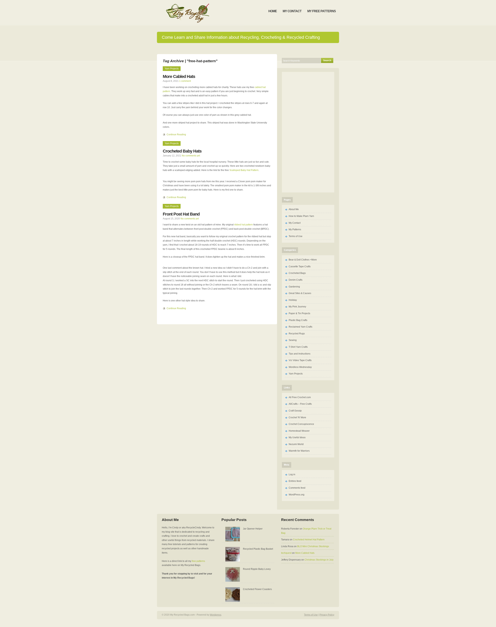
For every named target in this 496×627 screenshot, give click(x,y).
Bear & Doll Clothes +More (303, 259)
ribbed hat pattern (243, 224)
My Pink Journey (297, 306)
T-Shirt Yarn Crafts (298, 347)
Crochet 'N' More (297, 417)
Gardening (294, 286)
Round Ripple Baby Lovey (257, 569)
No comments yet (191, 155)
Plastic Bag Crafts (298, 320)
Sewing (293, 340)
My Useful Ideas (297, 437)
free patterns (198, 561)
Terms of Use (295, 236)
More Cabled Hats (179, 76)
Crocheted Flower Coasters (257, 589)
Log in (292, 474)
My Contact (295, 223)
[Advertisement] (248, 48)
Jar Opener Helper (253, 528)
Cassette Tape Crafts (300, 266)
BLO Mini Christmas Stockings (313, 546)
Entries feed (295, 481)
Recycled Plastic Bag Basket (258, 549)
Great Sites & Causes (300, 293)
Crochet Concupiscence (301, 424)
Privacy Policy (326, 614)
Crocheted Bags (297, 273)
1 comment (185, 81)
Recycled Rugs (297, 333)
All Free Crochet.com (300, 397)
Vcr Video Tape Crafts (300, 360)
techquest (286, 553)
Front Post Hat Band (181, 214)
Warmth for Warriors (299, 450)
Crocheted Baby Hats (182, 151)
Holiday (293, 300)
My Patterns (295, 229)
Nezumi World (296, 444)
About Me (294, 209)
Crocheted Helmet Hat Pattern (309, 539)
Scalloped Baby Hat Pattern (243, 170)
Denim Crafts (295, 280)
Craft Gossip (295, 410)
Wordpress (215, 614)
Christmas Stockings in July (319, 559)
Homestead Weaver (299, 430)
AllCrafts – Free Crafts (300, 404)
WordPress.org (296, 494)
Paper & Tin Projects (299, 313)
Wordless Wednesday (300, 367)
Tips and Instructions (299, 353)
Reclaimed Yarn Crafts (300, 326)
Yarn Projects (172, 68)
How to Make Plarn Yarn (301, 216)
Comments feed (297, 487)
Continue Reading (176, 134)
